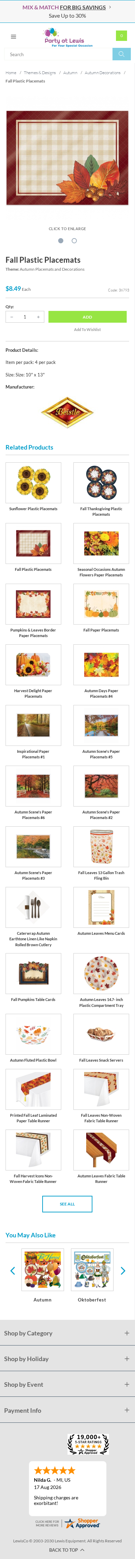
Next (122, 1270)
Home (11, 72)
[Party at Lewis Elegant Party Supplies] (67, 35)
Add (87, 317)
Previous (12, 1270)
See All (67, 1204)
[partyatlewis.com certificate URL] (67, 1522)
